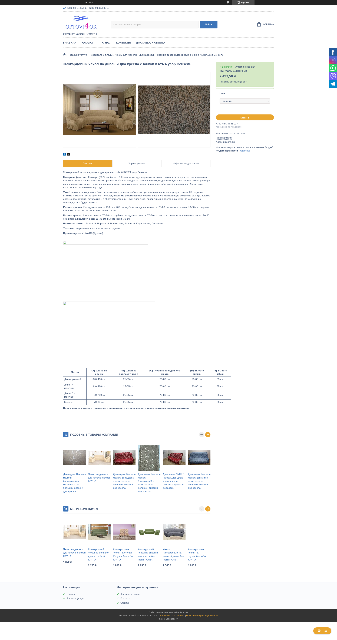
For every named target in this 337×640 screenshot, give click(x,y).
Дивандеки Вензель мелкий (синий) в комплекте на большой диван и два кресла (199, 481)
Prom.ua (184, 612)
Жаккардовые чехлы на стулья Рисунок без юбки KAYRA (123, 554)
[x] (68, 154)
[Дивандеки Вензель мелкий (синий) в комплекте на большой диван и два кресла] (199, 457)
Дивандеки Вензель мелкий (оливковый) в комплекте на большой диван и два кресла (149, 483)
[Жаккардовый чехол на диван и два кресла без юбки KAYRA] (149, 532)
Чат (325, 630)
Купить (244, 117)
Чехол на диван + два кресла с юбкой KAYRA (99, 477)
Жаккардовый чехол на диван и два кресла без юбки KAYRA (148, 554)
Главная (69, 42)
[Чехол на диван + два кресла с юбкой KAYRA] (99, 457)
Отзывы (124, 603)
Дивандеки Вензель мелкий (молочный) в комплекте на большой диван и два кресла (74, 483)
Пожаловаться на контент (172, 615)
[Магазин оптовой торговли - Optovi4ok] (87, 22)
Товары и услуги (77, 54)
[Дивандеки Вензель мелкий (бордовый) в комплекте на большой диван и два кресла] (124, 457)
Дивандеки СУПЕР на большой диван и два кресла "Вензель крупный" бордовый (173, 481)
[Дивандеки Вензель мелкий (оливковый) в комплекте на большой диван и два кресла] (149, 457)
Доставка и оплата (150, 42)
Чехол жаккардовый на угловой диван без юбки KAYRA (173, 554)
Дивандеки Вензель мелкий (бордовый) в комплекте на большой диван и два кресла (124, 481)
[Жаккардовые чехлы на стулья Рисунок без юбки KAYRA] (124, 532)
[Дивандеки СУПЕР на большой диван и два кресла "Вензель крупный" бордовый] (174, 457)
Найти (208, 24)
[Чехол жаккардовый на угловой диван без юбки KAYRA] (174, 532)
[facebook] (64, 154)
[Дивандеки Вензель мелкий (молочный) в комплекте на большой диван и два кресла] (74, 457)
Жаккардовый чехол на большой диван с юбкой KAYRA (98, 554)
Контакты (123, 42)
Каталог (88, 42)
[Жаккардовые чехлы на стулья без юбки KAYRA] (199, 532)
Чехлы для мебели (126, 54)
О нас (106, 42)
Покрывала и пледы (101, 54)
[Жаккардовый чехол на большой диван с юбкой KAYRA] (99, 532)
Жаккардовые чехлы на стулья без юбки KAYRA (197, 554)
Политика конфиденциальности (202, 615)
